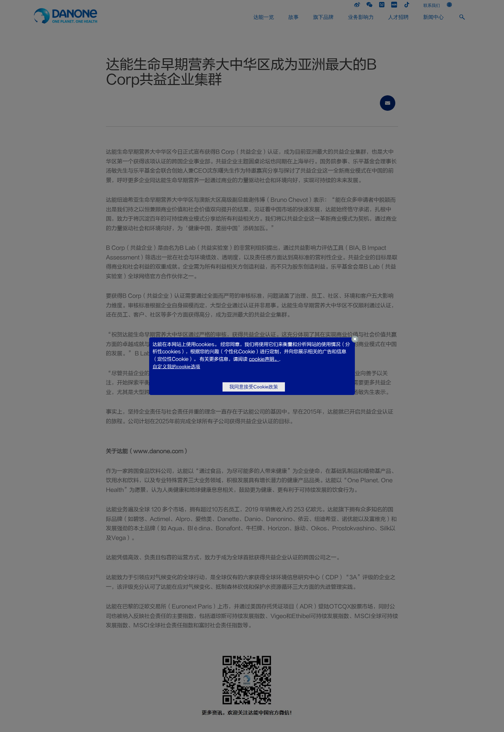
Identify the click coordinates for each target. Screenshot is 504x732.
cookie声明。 (264, 359)
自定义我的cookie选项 (176, 366)
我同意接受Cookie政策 (253, 386)
